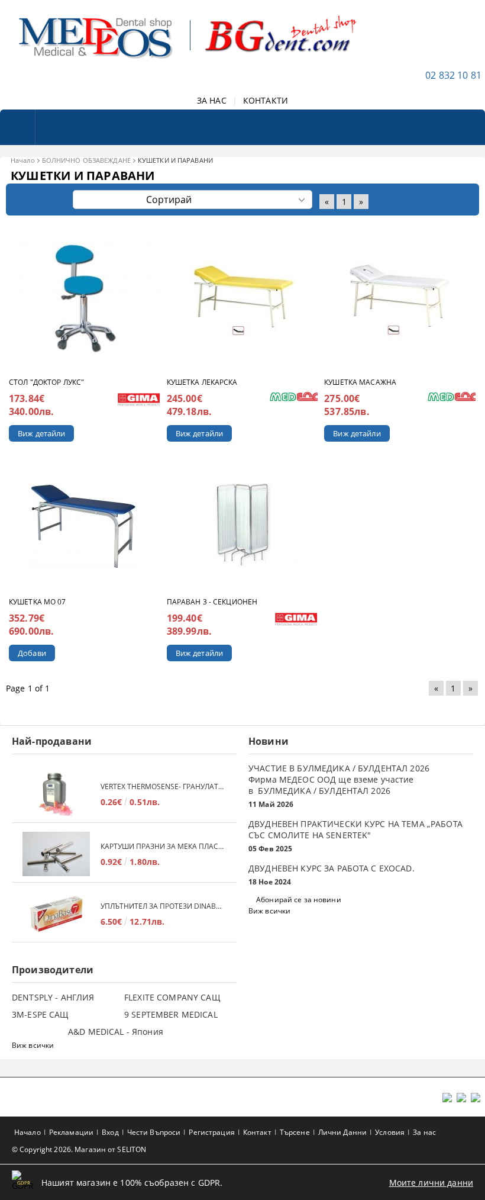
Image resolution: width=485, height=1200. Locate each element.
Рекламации (71, 1132)
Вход (110, 1132)
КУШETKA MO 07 (37, 602)
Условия (390, 1132)
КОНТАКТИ (265, 100)
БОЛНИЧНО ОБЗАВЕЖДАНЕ (86, 160)
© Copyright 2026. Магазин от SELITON (79, 1149)
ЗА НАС (212, 100)
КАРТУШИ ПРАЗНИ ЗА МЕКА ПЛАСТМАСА (163, 846)
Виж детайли (41, 433)
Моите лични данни (431, 1182)
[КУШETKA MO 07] (84, 524)
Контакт (257, 1132)
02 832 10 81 (453, 75)
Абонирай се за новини (298, 900)
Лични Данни (342, 1132)
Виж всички (269, 911)
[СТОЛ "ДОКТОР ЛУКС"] (85, 297)
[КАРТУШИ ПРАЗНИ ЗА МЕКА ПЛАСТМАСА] (56, 854)
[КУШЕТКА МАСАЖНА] (400, 297)
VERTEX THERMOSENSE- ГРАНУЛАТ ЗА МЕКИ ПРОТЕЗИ (163, 786)
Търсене (295, 1132)
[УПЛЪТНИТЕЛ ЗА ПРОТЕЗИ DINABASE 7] (56, 914)
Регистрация (211, 1132)
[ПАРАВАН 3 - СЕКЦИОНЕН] (242, 524)
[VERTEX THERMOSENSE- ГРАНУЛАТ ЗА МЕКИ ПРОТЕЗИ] (56, 794)
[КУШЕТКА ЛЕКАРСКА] (242, 297)
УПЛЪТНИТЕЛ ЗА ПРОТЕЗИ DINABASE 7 (163, 906)
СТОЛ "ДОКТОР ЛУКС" (46, 382)
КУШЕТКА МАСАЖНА (360, 382)
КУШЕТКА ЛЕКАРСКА (202, 382)
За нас (424, 1132)
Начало (23, 160)
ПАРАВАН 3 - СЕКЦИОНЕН (212, 602)
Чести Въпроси (154, 1132)
